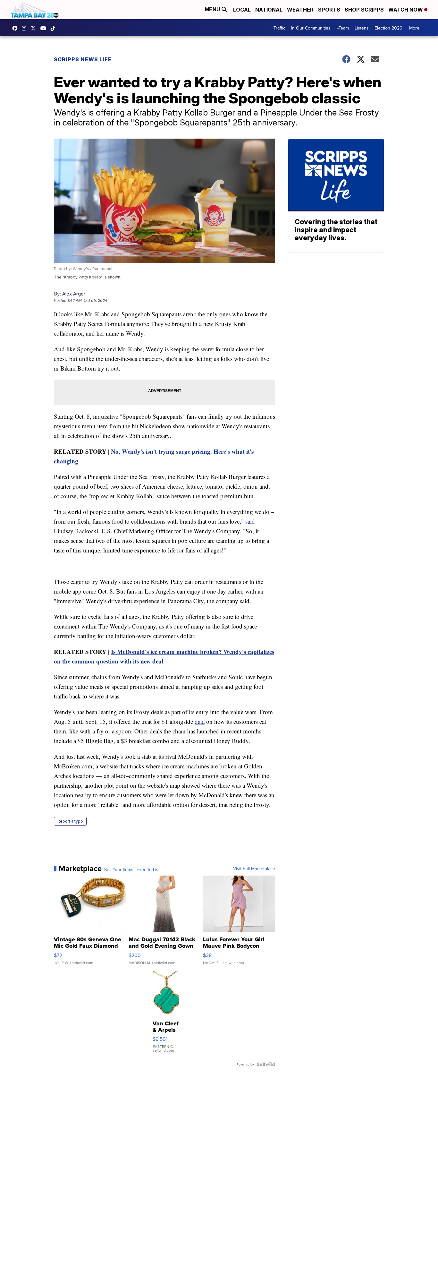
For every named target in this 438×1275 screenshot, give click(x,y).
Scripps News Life (83, 59)
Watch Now (406, 9)
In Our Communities (311, 28)
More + (416, 28)
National (268, 9)
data (200, 721)
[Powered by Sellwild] (266, 1064)
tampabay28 (35, 28)
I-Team (342, 28)
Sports (329, 9)
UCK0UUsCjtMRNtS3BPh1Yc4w (44, 28)
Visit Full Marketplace (254, 868)
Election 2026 (388, 28)
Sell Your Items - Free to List (132, 869)
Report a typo (70, 821)
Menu (213, 9)
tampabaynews (16, 28)
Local (242, 9)
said (250, 521)
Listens (362, 28)
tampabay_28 (25, 28)
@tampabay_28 (54, 28)
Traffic (279, 28)
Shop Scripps (364, 9)
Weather (300, 9)
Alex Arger (73, 294)
